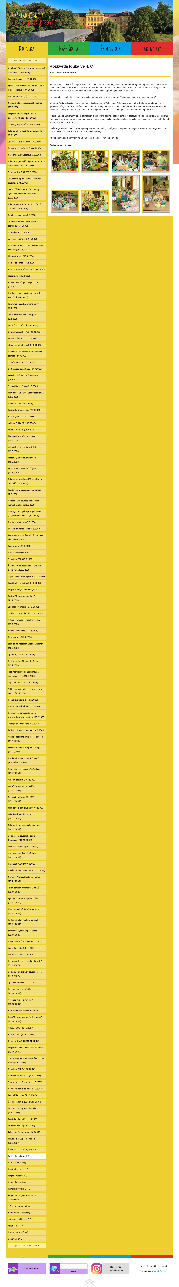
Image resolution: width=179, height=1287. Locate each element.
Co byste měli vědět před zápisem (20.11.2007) (23, 911)
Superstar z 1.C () (16, 1238)
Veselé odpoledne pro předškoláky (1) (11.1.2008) (25, 738)
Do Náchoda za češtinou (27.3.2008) (25, 369)
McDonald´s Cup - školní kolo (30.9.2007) (21, 1140)
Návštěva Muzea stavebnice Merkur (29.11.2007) (24, 879)
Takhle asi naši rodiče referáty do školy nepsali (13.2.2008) (25, 691)
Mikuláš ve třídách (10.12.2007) (23, 846)
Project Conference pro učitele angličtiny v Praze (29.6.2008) (22, 115)
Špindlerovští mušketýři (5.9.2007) (24, 1149)
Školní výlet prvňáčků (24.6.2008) (24, 124)
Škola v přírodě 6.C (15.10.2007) (23, 1041)
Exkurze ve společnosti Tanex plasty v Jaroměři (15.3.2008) (25, 481)
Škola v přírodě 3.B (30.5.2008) (22, 172)
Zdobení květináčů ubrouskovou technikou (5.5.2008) (23, 223)
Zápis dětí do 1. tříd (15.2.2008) (23, 682)
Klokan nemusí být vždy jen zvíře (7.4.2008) (23, 284)
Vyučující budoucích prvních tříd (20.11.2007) (23, 900)
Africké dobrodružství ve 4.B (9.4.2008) (26, 269)
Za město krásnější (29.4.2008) (22, 239)
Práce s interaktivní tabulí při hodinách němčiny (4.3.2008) (26, 537)
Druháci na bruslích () (18, 1232)
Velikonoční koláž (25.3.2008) (22, 423)
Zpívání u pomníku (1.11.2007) (22, 982)
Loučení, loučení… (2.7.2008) (22, 79)
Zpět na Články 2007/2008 (26, 60)
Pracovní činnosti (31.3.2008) (22, 338)
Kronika (26, 48)
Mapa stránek (32, 1268)
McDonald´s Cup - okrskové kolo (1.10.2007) (23, 1110)
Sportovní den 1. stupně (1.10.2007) (25, 1088)
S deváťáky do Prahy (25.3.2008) (23, 386)
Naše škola (68, 48)
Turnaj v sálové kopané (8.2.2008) (23, 723)
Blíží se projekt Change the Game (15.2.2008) (23, 663)
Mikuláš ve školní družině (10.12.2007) (26, 807)
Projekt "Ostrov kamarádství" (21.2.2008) (21, 598)
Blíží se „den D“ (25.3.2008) (21, 416)
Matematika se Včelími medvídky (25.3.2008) (23, 438)
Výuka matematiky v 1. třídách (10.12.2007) (22, 855)
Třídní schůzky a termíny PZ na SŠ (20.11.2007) (23, 889)
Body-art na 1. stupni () (19, 1212)
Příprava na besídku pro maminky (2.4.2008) (23, 306)
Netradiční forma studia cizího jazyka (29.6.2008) (25, 105)
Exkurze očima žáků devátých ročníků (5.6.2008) (25, 133)
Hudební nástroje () (17, 1182)
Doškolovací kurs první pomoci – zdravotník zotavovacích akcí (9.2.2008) (26, 715)
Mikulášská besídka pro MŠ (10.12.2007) (20, 816)
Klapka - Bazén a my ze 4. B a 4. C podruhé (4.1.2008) (23, 760)
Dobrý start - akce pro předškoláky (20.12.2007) (24, 771)
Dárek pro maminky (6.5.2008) (22, 215)
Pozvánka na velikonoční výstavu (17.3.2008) (23, 470)
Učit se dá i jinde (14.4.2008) (21, 262)
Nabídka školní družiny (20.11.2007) (25, 941)
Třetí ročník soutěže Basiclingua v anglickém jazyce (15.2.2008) (23, 673)
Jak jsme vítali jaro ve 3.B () (20, 1219)
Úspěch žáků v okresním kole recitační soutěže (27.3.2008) (25, 353)
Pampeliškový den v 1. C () (20, 1188)
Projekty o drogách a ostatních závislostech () (22, 1197)
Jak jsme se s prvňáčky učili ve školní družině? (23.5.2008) (25, 180)
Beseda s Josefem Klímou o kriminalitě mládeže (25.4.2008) (25, 247)
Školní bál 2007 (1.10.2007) (21, 1069)
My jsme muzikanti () (17, 1175)
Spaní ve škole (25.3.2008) (20, 403)
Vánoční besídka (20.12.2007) (22, 779)
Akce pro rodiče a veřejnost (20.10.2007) (20, 1001)
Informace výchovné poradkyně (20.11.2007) (22, 932)
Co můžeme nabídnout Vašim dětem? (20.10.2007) (25, 1019)
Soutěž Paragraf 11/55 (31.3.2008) (24, 332)
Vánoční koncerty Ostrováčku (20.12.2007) (21, 788)
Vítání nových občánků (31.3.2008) (24, 345)
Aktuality (152, 48)
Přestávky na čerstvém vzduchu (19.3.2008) (22, 459)
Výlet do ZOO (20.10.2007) (21, 1028)
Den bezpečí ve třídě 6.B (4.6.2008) (24, 148)
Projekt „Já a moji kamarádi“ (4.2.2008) (26, 730)
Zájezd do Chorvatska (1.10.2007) (24, 1132)
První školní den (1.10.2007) (21, 1125)
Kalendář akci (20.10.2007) (21, 1034)
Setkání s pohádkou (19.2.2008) (23, 630)
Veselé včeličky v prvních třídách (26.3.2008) (23, 377)
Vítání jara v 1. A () (16, 1225)
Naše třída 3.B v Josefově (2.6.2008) (25, 154)
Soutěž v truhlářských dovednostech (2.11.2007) (25, 973)
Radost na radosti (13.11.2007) (22, 954)
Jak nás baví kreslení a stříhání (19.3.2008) (22, 449)
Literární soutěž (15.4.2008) (21, 256)
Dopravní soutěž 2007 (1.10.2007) (24, 1075)
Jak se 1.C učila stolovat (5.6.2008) (24, 141)
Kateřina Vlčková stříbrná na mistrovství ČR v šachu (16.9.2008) (26, 70)
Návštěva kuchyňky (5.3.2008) (22, 522)
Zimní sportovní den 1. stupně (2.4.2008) (22, 316)
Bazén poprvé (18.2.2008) (20, 637)
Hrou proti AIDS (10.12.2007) (22, 863)
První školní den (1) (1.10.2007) (23, 1119)
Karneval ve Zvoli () (17, 1162)
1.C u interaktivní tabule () (20, 1206)
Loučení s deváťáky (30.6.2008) (22, 96)
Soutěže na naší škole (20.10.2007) (24, 1010)
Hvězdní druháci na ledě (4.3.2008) (24, 528)
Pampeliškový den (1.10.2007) (22, 1095)
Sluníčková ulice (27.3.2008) (21, 362)
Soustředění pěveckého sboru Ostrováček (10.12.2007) (21, 837)
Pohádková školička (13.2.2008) (23, 699)
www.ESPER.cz (159, 1271)
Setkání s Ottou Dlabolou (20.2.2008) (25, 613)
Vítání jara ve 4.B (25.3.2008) (21, 429)
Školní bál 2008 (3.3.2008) (20, 559)
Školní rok (110, 48)
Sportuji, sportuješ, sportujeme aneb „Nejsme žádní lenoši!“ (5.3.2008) (25, 513)
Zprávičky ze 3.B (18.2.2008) (21, 654)
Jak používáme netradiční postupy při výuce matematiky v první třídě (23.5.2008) (25, 193)
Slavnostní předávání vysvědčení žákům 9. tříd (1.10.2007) (26, 1060)
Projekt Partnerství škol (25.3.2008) (24, 410)
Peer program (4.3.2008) (19, 546)
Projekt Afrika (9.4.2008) (19, 275)
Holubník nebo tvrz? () (18, 1169)
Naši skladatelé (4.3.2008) (20, 552)
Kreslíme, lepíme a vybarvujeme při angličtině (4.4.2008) (24, 295)
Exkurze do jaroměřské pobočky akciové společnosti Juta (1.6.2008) (26, 163)
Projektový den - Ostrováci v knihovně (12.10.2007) (25, 1049)
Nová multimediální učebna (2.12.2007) (26, 870)
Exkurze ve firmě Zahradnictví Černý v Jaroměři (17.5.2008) (25, 206)
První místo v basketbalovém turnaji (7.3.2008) (24, 492)
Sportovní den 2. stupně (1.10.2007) (25, 1082)
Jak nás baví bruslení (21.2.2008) (23, 606)
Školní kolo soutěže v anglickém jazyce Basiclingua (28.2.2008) (26, 567)
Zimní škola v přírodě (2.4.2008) (23, 325)
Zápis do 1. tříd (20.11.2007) (21, 948)
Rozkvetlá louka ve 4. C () (19, 1156)
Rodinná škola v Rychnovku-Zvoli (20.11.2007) (23, 922)
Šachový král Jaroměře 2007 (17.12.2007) (21, 799)
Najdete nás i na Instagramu (116, 1268)
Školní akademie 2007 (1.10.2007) (24, 1101)
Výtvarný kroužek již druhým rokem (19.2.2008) (24, 622)
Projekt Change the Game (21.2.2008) (25, 589)
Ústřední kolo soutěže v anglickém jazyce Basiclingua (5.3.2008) (23, 502)
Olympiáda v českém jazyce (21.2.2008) (26, 576)
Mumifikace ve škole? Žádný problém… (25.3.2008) (26, 394)
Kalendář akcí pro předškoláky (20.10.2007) (22, 991)
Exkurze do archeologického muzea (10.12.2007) (24, 827)
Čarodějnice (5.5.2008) (18, 232)
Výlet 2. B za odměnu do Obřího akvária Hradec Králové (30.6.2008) (26, 87)
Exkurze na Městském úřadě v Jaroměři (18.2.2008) (25, 645)
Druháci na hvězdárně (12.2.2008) (24, 706)
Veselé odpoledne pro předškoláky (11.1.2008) (23, 749)
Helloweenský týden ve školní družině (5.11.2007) (25, 963)
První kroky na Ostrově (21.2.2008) (24, 583)
